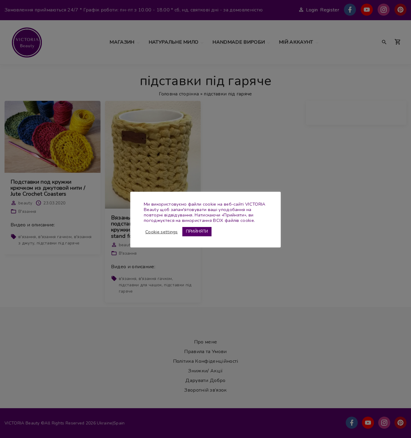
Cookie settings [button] (161, 232)
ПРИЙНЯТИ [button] (197, 231)
